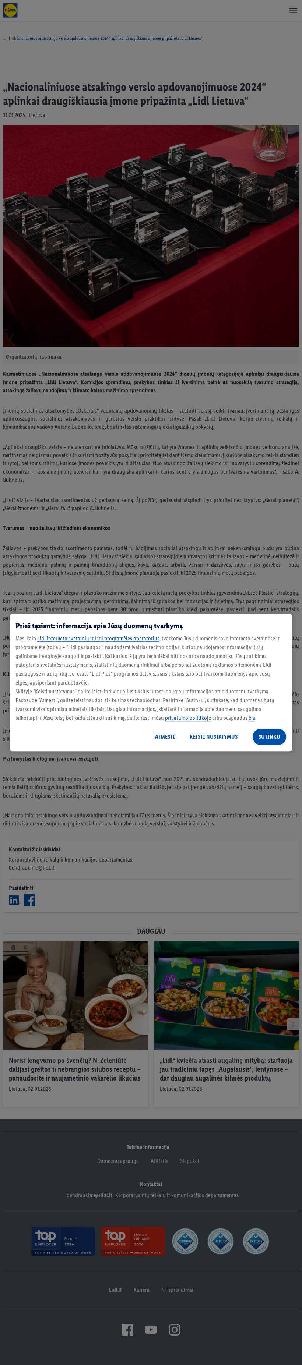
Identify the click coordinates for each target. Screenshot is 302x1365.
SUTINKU (269, 736)
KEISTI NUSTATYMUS (214, 736)
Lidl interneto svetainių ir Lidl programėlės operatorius (98, 638)
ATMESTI (165, 736)
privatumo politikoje (188, 717)
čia (252, 717)
